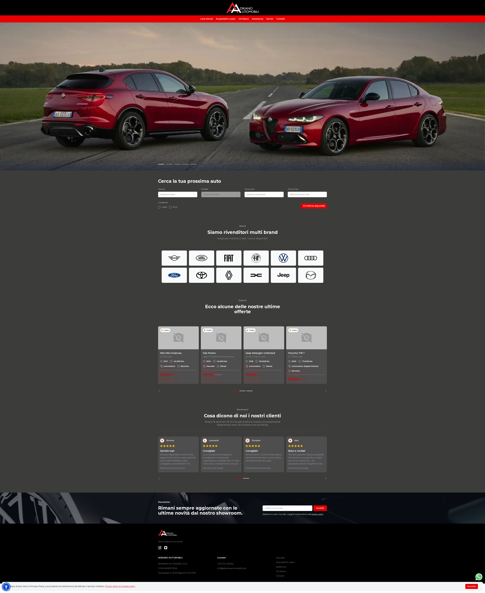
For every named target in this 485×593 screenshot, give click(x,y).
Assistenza (257, 19)
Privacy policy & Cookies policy (120, 586)
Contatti (280, 19)
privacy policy (317, 514)
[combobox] (177, 194)
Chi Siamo (243, 19)
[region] (242, 359)
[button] (6, 586)
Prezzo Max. (293, 189)
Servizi (269, 19)
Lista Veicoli (206, 19)
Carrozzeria (249, 189)
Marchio (161, 189)
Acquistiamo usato (225, 19)
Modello (204, 189)
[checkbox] (159, 207)
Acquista (280, 558)
